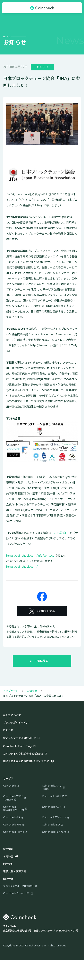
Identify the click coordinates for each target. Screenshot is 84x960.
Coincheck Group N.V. (16, 893)
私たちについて (12, 715)
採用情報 (8, 848)
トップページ (10, 690)
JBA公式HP (62, 533)
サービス (8, 778)
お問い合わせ (10, 856)
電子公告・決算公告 (14, 871)
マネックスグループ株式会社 (18, 885)
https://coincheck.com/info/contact (30, 555)
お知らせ (32, 690)
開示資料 (8, 863)
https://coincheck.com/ (22, 566)
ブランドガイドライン (16, 722)
